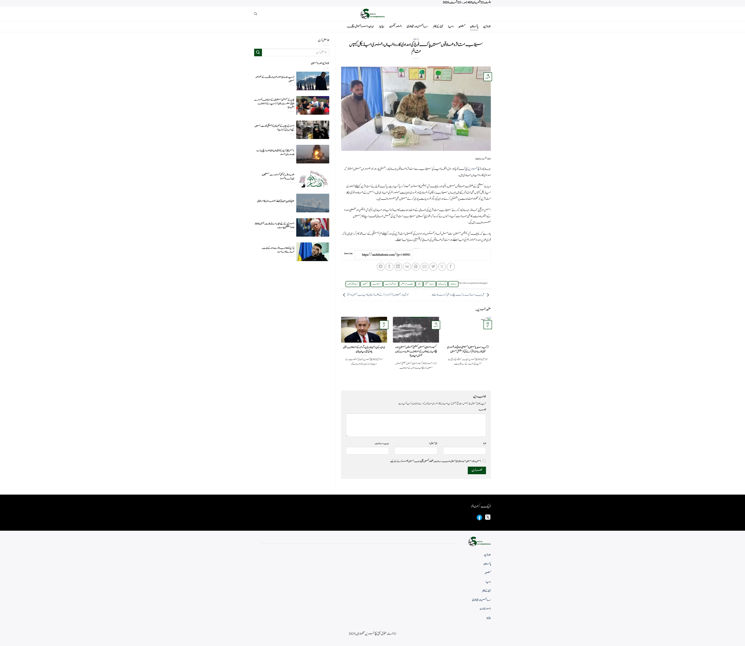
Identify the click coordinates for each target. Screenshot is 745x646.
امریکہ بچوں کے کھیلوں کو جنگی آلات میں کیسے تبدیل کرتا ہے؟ (274, 128)
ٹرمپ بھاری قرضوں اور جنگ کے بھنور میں (274, 79)
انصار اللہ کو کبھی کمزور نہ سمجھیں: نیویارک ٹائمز (278, 176)
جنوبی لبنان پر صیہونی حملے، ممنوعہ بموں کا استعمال (275, 201)
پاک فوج (442, 284)
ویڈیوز (381, 26)
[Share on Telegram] (381, 267)
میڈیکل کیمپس (352, 284)
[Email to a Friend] (425, 267)
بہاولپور (453, 284)
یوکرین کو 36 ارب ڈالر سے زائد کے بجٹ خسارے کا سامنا (278, 250)
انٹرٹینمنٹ (395, 26)
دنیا (451, 26)
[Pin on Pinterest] (416, 267)
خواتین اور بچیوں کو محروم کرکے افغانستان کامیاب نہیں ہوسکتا (378, 295)
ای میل (433, 443)
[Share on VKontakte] (407, 267)
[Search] (255, 13)
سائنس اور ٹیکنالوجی (417, 26)
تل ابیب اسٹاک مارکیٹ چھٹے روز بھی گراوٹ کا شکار (458, 295)
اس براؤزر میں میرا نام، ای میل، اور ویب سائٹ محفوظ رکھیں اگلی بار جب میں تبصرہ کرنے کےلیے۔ (435, 461)
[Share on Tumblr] (389, 267)
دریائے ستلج (429, 284)
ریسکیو (419, 284)
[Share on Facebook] (451, 267)
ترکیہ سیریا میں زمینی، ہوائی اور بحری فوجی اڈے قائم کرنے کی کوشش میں (468, 349)
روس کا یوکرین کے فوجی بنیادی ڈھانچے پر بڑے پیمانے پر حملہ (275, 152)
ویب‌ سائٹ (382, 443)
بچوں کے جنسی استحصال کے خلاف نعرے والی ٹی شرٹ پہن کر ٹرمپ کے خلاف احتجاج (274, 103)
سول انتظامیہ (391, 284)
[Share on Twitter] (433, 267)
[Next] (340, 350)
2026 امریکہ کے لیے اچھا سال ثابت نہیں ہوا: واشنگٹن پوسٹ (274, 225)
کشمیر (462, 26)
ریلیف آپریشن (407, 284)
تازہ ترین (487, 26)
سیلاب (376, 284)
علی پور (365, 284)
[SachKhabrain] (372, 14)
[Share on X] (442, 267)
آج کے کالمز (438, 26)
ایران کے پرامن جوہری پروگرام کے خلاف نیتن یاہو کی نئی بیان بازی (364, 349)
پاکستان (474, 26)
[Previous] (492, 350)
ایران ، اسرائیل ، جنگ (360, 26)
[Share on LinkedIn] (398, 267)
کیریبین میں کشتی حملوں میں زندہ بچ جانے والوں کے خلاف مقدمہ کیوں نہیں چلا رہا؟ (416, 351)
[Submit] (258, 52)
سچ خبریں (474, 169)
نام (484, 443)
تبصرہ (482, 410)
